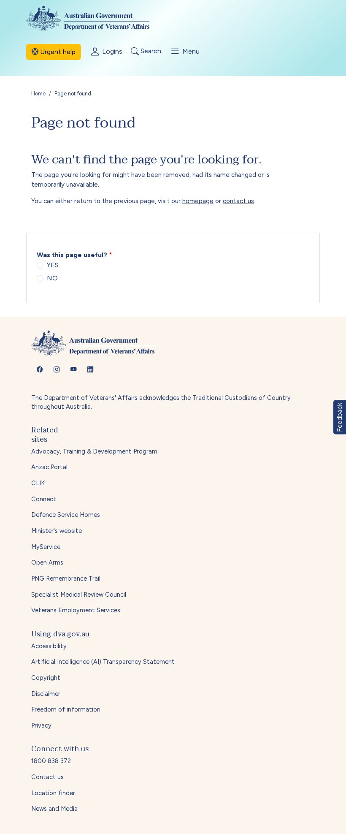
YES (53, 265)
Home (38, 93)
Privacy (41, 725)
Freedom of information (65, 709)
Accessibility (49, 646)
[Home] (94, 18)
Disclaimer (45, 694)
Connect (43, 499)
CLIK (38, 483)
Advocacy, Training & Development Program (94, 451)
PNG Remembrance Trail (65, 578)
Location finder (53, 793)
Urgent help (57, 52)
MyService (45, 547)
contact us (238, 201)
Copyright (45, 678)
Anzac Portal (49, 467)
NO (52, 278)
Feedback (339, 417)
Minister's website (56, 531)
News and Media (54, 808)
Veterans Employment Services (75, 610)
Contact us (47, 777)
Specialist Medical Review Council (78, 594)
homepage (198, 201)
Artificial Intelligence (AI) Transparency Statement (103, 662)
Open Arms (47, 562)
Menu (190, 51)
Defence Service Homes (65, 515)
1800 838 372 (51, 761)
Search (150, 51)
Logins (111, 51)
